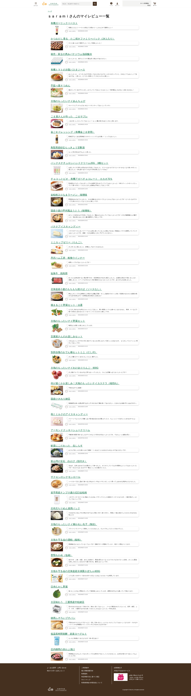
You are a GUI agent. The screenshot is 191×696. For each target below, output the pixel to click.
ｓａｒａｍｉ (72, 31)
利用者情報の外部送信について (91, 682)
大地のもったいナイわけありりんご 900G (74, 367)
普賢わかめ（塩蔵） (62, 555)
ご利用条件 (85, 668)
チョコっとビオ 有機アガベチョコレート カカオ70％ (81, 178)
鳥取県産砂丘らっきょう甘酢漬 (68, 147)
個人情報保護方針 (87, 671)
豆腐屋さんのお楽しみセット (67, 336)
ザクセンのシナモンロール (65, 477)
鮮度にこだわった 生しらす (67, 445)
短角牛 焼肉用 (59, 273)
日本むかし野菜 (59, 586)
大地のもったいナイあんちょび (68, 101)
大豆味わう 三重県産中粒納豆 (67, 602)
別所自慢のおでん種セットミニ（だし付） (74, 352)
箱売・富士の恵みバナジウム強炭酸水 (71, 54)
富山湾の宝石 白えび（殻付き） (69, 461)
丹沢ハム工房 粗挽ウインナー (68, 257)
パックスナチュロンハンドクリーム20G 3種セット (79, 163)
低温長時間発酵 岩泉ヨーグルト (69, 633)
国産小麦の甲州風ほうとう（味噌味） (71, 210)
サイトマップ (85, 679)
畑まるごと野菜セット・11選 (66, 305)
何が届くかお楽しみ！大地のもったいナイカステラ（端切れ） (85, 383)
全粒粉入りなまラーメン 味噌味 (69, 194)
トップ (50, 11)
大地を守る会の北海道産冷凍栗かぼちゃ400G (75, 571)
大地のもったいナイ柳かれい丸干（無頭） (74, 524)
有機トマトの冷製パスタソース (68, 69)
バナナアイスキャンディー (65, 226)
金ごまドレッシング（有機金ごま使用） (73, 132)
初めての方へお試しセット (56, 671)
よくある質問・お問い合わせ (56, 668)
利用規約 (84, 674)
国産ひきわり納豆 (60, 398)
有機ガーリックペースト (64, 23)
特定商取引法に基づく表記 (90, 676)
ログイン (117, 5)
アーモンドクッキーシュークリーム (70, 430)
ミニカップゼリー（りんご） (67, 242)
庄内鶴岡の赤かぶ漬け (63, 649)
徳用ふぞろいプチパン (63, 618)
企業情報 (117, 668)
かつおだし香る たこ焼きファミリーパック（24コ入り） (83, 38)
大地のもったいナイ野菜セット (68, 321)
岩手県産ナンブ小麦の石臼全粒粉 (69, 492)
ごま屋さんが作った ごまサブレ (69, 116)
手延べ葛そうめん (60, 85)
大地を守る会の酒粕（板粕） (66, 539)
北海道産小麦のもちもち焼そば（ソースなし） (76, 289)
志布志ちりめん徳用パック (65, 508)
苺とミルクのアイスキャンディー (69, 414)
